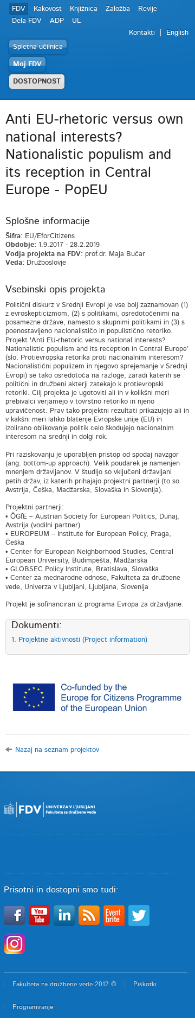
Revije (147, 8)
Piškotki (145, 984)
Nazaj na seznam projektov (57, 750)
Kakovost (48, 8)
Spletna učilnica (38, 46)
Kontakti (142, 32)
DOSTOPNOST (37, 81)
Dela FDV (27, 20)
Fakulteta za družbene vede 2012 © (64, 984)
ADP (57, 20)
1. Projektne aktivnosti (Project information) (79, 639)
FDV (18, 8)
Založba (118, 8)
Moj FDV (27, 64)
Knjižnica (84, 8)
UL (76, 20)
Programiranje (32, 1007)
